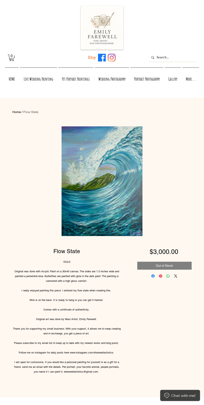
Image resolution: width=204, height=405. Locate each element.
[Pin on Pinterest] (160, 276)
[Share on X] (175, 276)
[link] (12, 57)
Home (16, 112)
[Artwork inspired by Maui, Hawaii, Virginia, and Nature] (92, 57)
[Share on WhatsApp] (168, 276)
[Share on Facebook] (153, 276)
